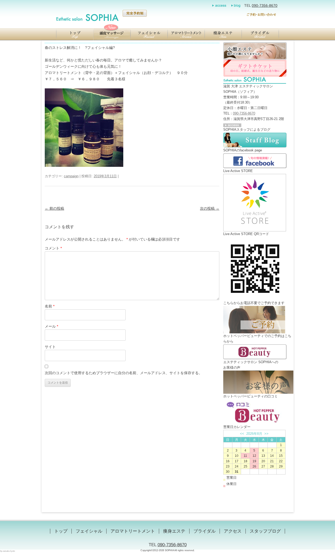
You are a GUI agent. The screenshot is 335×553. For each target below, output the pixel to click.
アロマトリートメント (132, 531)
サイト (50, 347)
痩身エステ (174, 531)
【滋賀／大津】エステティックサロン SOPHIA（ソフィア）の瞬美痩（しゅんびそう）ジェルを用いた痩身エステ (223, 34)
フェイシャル (89, 531)
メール (51, 326)
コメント (53, 248)
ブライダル (204, 531)
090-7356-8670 (264, 5)
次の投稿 (209, 208)
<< (242, 434)
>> (266, 434)
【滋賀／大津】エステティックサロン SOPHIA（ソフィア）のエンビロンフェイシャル (149, 34)
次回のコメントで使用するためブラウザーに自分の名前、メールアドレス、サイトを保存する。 (123, 373)
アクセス (233, 531)
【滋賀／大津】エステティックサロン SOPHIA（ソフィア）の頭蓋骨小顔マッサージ (111, 34)
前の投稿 (54, 208)
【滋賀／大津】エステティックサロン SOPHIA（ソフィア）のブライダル (260, 34)
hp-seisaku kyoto (7, 551)
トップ (61, 531)
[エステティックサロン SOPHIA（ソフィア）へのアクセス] (232, 124)
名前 (49, 306)
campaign (71, 176)
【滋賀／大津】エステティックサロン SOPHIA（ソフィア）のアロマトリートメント (186, 34)
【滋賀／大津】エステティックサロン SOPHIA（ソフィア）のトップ (74, 34)
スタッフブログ (265, 531)
